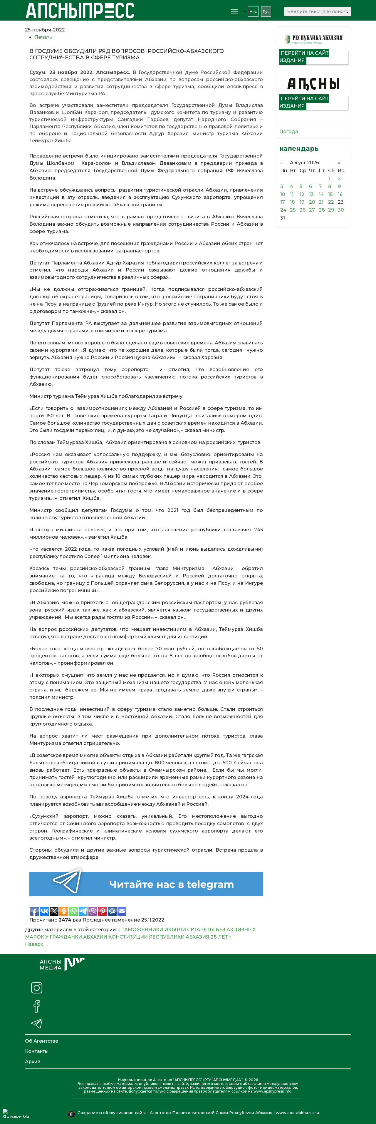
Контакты (37, 1051)
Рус (266, 11)
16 (340, 194)
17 (282, 202)
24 (283, 210)
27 (312, 210)
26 (303, 210)
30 (341, 210)
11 (291, 194)
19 (302, 202)
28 (322, 210)
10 (282, 194)
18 (292, 202)
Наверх (34, 944)
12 (302, 194)
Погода (288, 131)
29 (331, 210)
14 (321, 194)
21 (321, 202)
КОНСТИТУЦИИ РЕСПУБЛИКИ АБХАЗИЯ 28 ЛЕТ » (169, 937)
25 (293, 210)
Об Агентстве (41, 1041)
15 (330, 194)
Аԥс (253, 11)
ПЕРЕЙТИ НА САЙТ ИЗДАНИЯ (304, 56)
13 (311, 194)
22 (331, 202)
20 (312, 202)
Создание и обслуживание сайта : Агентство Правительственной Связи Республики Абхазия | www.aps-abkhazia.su (198, 1112)
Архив (32, 1061)
